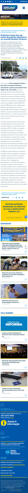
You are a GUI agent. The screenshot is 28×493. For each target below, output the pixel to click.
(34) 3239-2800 (7, 416)
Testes (14, 32)
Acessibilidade (23, 1)
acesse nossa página (19, 464)
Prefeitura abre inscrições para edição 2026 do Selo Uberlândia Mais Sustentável (14, 362)
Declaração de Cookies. (10, 487)
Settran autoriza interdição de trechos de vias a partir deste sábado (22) (13, 335)
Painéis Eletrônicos (19, 30)
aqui (12, 417)
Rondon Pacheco (6, 32)
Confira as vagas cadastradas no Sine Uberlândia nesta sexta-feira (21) (13, 390)
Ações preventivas (6, 30)
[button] (24, 8)
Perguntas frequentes (7, 467)
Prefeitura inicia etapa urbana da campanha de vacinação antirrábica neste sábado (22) (13, 275)
